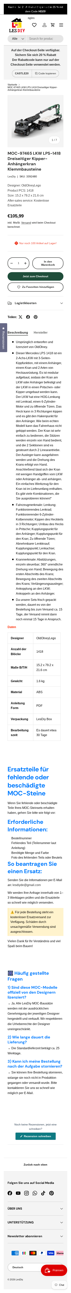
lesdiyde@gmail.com (26, 885)
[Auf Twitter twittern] (20, 317)
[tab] (18, 333)
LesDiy (12, 176)
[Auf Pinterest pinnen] (35, 317)
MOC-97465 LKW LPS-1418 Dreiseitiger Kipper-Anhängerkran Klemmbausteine (32, 88)
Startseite (12, 84)
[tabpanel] (35, 540)
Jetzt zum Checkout (35, 276)
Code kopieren (47, 73)
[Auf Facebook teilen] (28, 317)
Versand (26, 222)
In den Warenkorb (48, 263)
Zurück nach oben (35, 1164)
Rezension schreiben (38, 1137)
